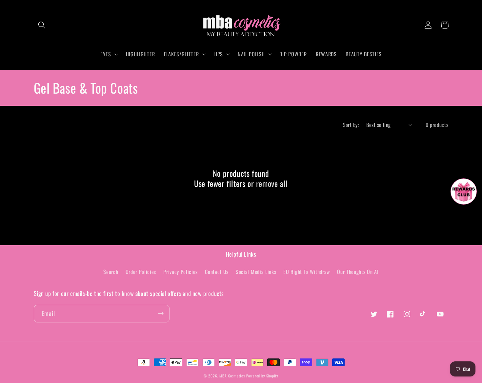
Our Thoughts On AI (357, 272)
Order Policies (141, 272)
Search (110, 272)
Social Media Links (256, 272)
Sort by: (351, 125)
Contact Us (217, 272)
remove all (272, 183)
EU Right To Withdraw (306, 272)
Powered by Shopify (262, 375)
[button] (42, 25)
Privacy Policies (180, 272)
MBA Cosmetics (232, 375)
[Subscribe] (160, 313)
